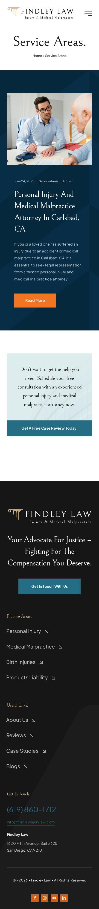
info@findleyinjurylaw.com (31, 821)
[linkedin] (64, 898)
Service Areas (48, 181)
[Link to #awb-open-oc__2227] (88, 13)
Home (37, 55)
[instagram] (44, 898)
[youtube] (54, 898)
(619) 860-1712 (31, 809)
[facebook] (35, 898)
